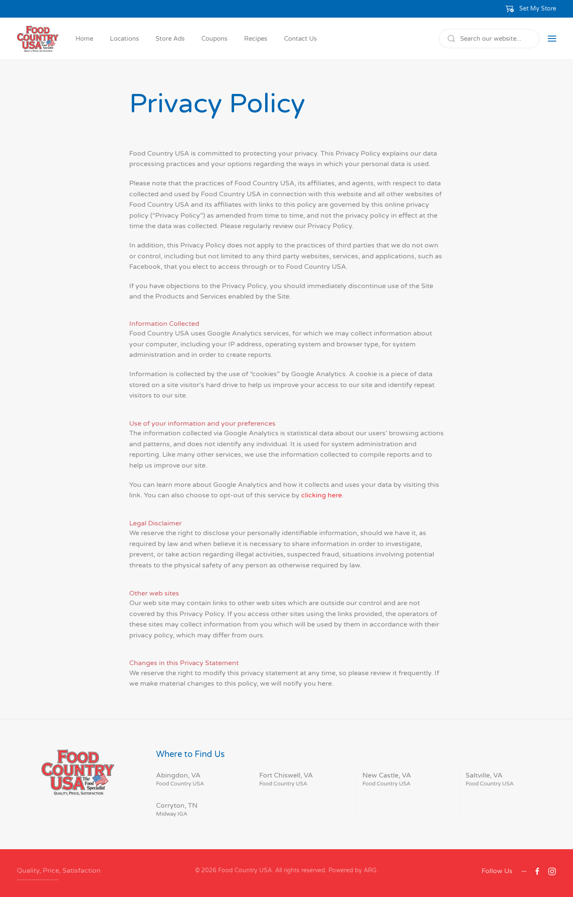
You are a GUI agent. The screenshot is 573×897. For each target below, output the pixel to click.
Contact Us (300, 38)
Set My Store (537, 8)
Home (84, 38)
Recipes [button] (255, 38)
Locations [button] (124, 38)
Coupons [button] (214, 38)
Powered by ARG (352, 870)
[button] (531, 8)
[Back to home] (38, 39)
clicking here (321, 495)
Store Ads (170, 38)
